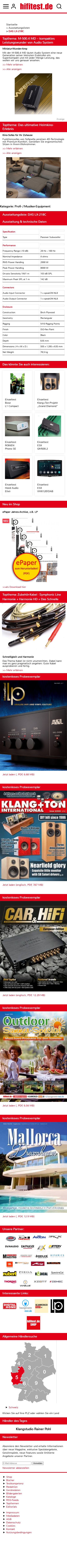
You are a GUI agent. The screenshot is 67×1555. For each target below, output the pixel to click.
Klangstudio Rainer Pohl (33, 1429)
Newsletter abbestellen (15, 1468)
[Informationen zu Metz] (37, 1264)
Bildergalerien (14, 1493)
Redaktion (12, 1486)
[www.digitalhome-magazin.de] (9, 1312)
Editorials (11, 1506)
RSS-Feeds (12, 1500)
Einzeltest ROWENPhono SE (10, 445)
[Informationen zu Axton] (39, 1237)
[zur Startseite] (36, 6)
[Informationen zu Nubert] (9, 1274)
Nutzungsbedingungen (19, 1532)
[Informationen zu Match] (22, 1263)
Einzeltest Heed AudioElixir (11, 488)
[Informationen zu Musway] (53, 1263)
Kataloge (11, 1496)
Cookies (10, 1525)
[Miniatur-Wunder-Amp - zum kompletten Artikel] (33, 94)
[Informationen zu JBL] (10, 1265)
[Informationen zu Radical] (41, 1274)
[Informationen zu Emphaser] (27, 1247)
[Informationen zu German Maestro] (9, 1256)
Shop (9, 1477)
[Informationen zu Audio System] (24, 1238)
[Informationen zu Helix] (41, 1256)
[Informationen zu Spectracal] (57, 1273)
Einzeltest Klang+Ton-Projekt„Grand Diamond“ (47, 403)
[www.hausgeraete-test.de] (25, 1312)
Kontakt (10, 1529)
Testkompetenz (14, 1483)
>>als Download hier (14, 587)
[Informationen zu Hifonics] (57, 1256)
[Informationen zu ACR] (10, 1238)
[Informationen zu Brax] (55, 1237)
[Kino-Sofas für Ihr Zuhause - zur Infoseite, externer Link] (33, 178)
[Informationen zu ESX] (41, 1248)
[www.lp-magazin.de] (57, 1312)
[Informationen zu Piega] (25, 1273)
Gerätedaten (13, 1490)
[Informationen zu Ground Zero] (25, 1256)
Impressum (12, 1512)
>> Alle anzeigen (12, 69)
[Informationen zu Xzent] (40, 1281)
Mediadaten (13, 1515)
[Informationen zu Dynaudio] (12, 1246)
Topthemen (12, 1503)
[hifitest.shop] (33, 1328)
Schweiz (13, 1407)
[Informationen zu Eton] (55, 1247)
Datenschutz (13, 1522)
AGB (9, 1519)
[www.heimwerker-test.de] (41, 1312)
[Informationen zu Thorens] (10, 1282)
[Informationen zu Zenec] (56, 1281)
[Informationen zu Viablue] (25, 1283)
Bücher (10, 1480)
